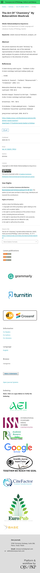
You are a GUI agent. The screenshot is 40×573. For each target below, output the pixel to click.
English (5, 350)
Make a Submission (11, 374)
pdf (6, 130)
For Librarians (7, 338)
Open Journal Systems (10, 382)
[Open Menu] (2, 2)
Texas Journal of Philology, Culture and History (20, 2)
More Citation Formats (10, 242)
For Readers (6, 332)
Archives (11, 7)
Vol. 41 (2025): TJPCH (22, 7)
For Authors (6, 335)
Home (4, 7)
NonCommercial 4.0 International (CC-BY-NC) (17, 190)
